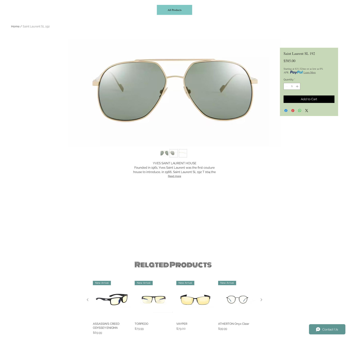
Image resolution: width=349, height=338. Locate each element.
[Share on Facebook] (286, 110)
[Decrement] (286, 86)
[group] (174, 308)
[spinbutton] (292, 86)
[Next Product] (261, 300)
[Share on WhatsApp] (300, 110)
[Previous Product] (87, 300)
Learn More (310, 72)
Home (15, 26)
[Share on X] (306, 110)
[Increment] (297, 86)
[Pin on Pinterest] (293, 110)
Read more (174, 176)
